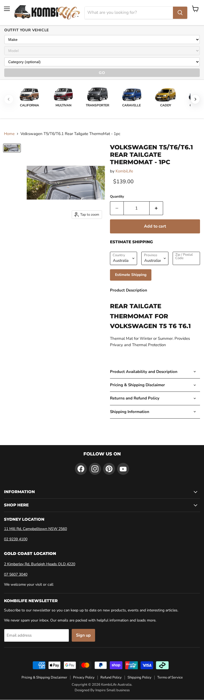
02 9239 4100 (15, 539)
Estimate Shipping (130, 274)
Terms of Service (170, 677)
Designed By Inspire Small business (102, 690)
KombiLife (124, 171)
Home (9, 134)
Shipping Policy (139, 677)
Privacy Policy (84, 677)
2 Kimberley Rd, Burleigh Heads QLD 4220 (39, 564)
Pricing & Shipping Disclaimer (44, 677)
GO (102, 73)
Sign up (83, 635)
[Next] (195, 99)
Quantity (117, 197)
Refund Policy (111, 677)
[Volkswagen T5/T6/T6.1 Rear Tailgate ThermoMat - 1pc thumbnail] (11, 148)
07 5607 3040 (15, 574)
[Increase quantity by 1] (156, 208)
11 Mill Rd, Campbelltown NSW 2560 (35, 528)
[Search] (180, 13)
